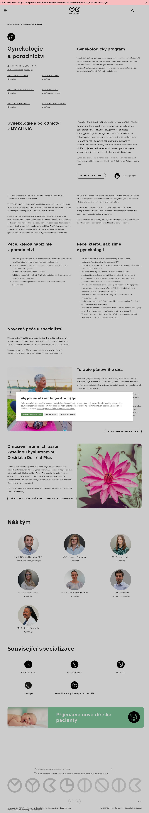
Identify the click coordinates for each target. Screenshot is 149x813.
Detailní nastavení (67, 414)
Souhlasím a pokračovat (32, 414)
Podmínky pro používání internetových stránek (56, 409)
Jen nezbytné (50, 414)
